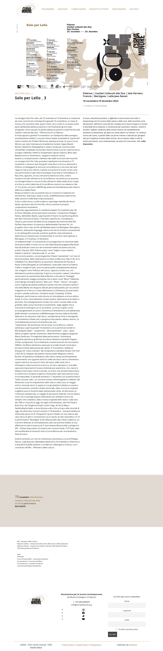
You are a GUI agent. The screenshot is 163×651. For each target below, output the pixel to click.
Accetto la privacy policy (128, 629)
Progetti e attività (98, 9)
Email (127, 620)
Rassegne (63, 9)
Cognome (127, 610)
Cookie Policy (82, 644)
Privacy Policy (68, 644)
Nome (126, 601)
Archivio (134, 9)
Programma (48, 9)
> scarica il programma (95, 106)
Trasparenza (95, 644)
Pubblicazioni (78, 9)
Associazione (119, 9)
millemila (133, 644)
